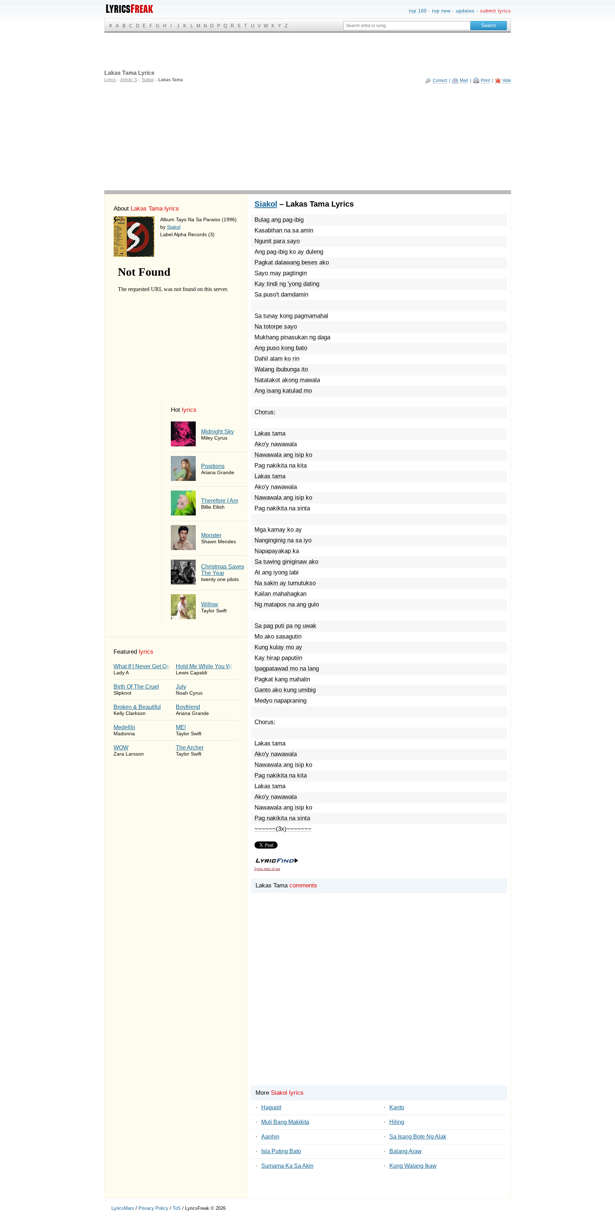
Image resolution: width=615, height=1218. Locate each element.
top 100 (418, 11)
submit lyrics (495, 11)
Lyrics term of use (267, 869)
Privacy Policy (153, 1208)
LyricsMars (122, 1208)
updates (465, 11)
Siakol (173, 227)
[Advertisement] (307, 137)
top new (441, 11)
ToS (177, 1208)
